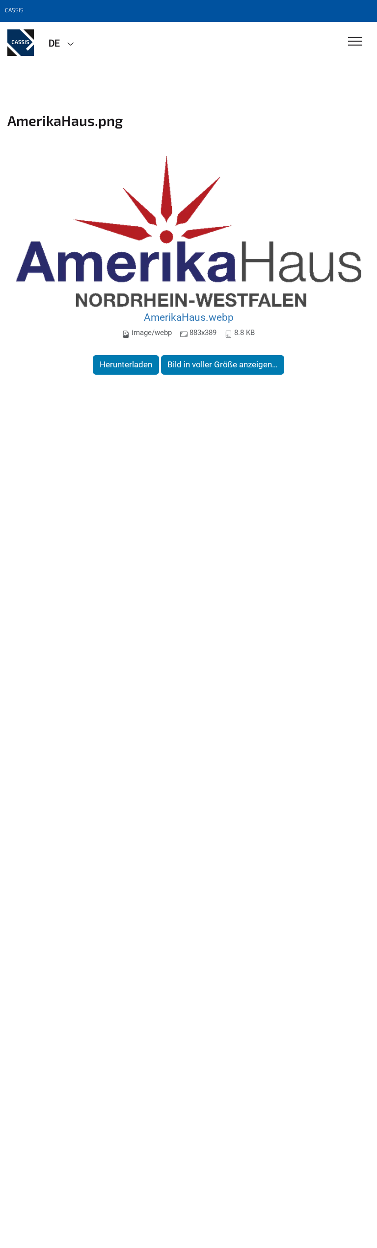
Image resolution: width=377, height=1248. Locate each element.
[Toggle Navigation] (355, 42)
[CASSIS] (20, 42)
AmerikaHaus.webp (189, 317)
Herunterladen (126, 364)
